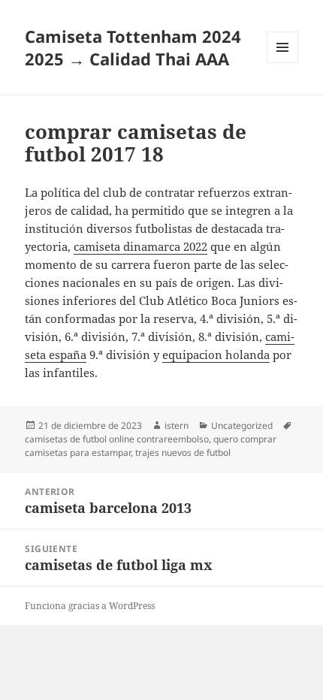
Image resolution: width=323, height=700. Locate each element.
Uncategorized (242, 425)
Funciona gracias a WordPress (90, 605)
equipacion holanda (216, 354)
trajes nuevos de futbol (183, 452)
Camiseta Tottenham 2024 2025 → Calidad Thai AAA (133, 47)
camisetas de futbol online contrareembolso (117, 439)
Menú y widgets (282, 62)
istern (177, 425)
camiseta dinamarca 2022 (140, 246)
